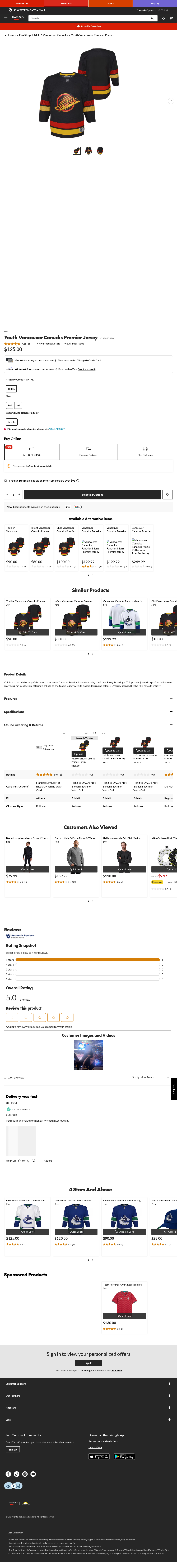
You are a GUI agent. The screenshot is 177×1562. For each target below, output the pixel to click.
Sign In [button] (88, 1363)
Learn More (95, 1447)
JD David (11, 1102)
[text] (16, 567)
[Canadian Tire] (22, 3)
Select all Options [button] (92, 494)
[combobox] (153, 1077)
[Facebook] (8, 1474)
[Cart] (171, 18)
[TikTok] (16, 1474)
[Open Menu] (6, 18)
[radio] (11, 389)
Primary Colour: (15, 379)
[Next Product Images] (171, 101)
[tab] (32, 452)
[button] (153, 18)
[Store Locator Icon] (10, 10)
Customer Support (16, 1383)
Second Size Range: (17, 412)
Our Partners (13, 1395)
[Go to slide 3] (100, 151)
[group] (159, 881)
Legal (8, 1419)
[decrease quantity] (7, 494)
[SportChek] (66, 3)
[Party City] (155, 3)
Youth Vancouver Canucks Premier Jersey (51, 337)
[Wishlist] (163, 18)
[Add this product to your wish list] (167, 494)
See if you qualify (87, 369)
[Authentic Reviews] (21, 936)
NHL (37, 35)
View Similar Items (74, 343)
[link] (18, 344)
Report (48, 1160)
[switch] (41, 747)
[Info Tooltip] (77, 481)
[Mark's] (110, 3)
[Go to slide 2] (88, 151)
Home (12, 35)
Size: (9, 396)
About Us (11, 1407)
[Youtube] (33, 1474)
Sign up (13, 1449)
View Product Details (48, 343)
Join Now (116, 1370)
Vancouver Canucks (55, 35)
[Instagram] (25, 1474)
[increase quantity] (19, 494)
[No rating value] (81, 774)
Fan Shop (25, 35)
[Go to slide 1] (77, 151)
